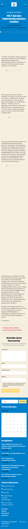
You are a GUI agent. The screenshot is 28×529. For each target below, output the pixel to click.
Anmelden (4, 509)
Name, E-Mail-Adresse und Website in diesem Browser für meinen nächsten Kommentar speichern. (14, 385)
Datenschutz (5, 513)
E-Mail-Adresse (5, 370)
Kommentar (4, 349)
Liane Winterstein (16, 25)
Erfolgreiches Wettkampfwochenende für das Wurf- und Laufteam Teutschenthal (13, 467)
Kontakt (3, 511)
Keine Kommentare (21, 27)
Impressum (4, 515)
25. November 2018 (8, 27)
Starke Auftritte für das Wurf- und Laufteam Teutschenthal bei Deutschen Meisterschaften (13, 446)
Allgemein (10, 12)
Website (3, 376)
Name (3, 363)
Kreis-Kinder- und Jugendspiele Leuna (13, 453)
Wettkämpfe (17, 12)
